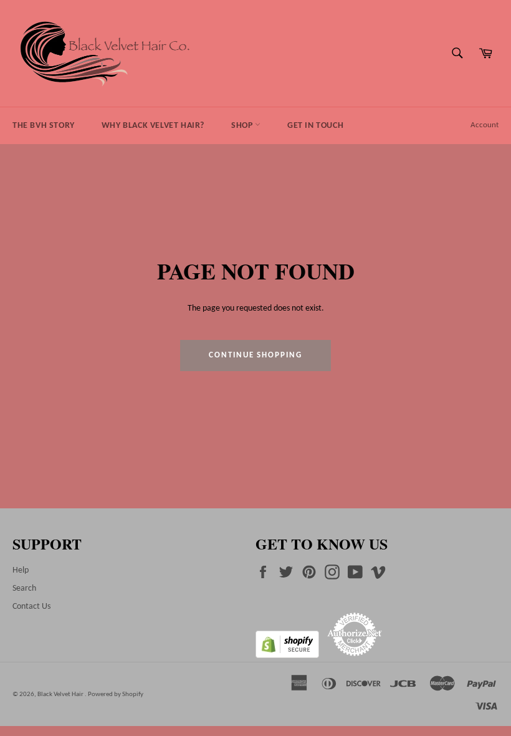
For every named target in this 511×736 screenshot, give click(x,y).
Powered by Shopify (115, 694)
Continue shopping (255, 355)
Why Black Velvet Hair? (153, 125)
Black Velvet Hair (61, 694)
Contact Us (31, 606)
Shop (243, 125)
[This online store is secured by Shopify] (288, 656)
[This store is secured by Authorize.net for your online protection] (354, 656)
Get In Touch (315, 125)
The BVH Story (43, 125)
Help (20, 570)
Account (484, 125)
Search (24, 588)
